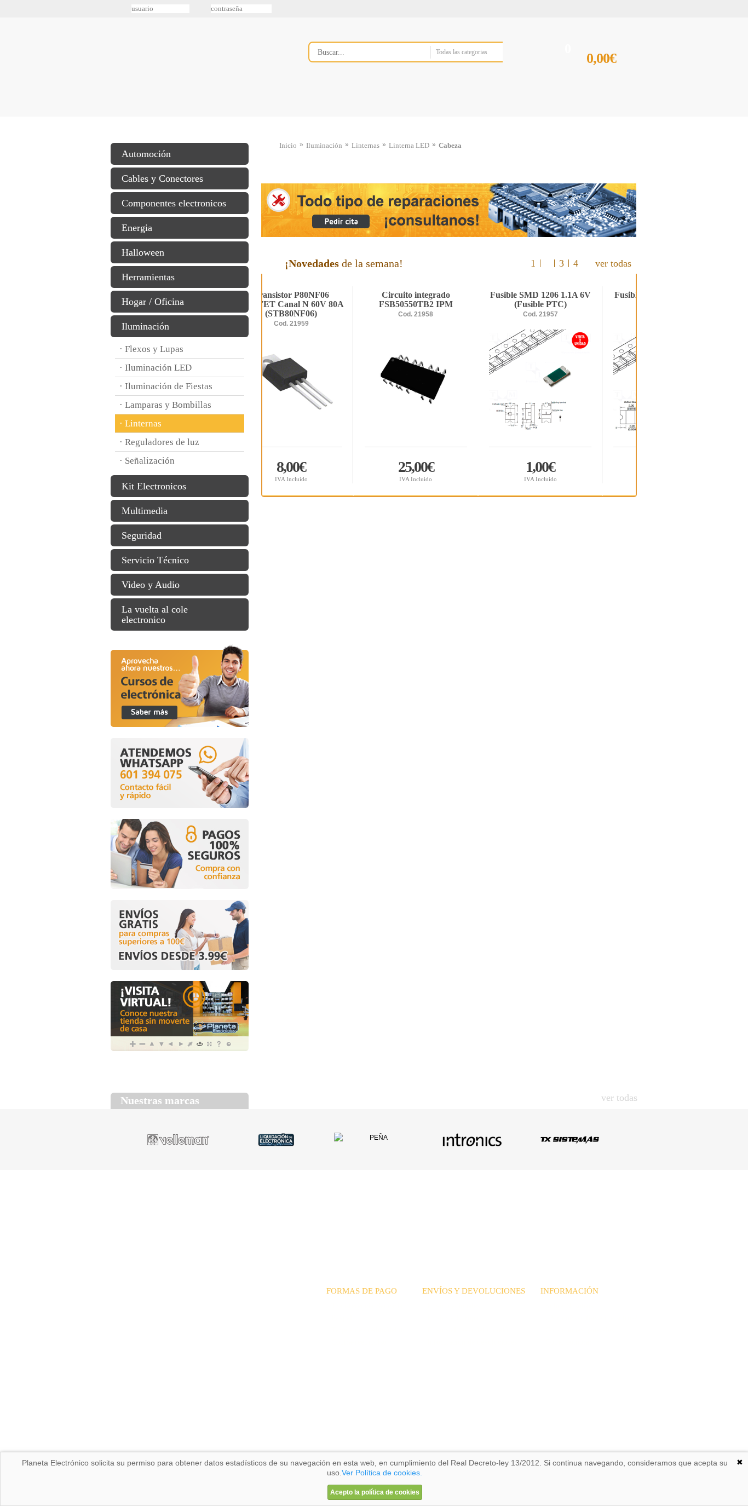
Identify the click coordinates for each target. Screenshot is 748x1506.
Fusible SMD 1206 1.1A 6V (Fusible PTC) (324, 300)
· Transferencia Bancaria (364, 1306)
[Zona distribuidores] (580, 12)
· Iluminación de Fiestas (165, 386)
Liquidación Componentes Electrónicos (348, 116)
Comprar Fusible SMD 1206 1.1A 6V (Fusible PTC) (325, 470)
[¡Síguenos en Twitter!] (12, 44)
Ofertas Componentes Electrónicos (272, 116)
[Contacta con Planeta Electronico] (420, 74)
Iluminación (145, 326)
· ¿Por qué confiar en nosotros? (588, 1318)
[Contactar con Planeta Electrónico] (201, 1319)
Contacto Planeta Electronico (599, 116)
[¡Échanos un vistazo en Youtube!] (12, 136)
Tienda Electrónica (131, 116)
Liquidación (510, 1212)
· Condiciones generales (577, 1330)
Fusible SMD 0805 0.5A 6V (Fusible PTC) (573, 300)
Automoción (146, 153)
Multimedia (145, 510)
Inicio (288, 145)
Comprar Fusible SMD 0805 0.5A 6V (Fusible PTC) (573, 470)
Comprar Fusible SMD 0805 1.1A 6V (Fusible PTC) (449, 470)
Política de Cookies (298, 1448)
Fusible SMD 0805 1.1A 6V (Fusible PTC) (448, 300)
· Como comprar (566, 1342)
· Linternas (140, 423)
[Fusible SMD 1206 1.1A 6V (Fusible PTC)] (324, 387)
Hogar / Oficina (153, 301)
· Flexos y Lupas (151, 349)
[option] (449, 385)
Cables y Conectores (162, 178)
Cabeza (450, 145)
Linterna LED (409, 145)
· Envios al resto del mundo (465, 1330)
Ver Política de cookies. (382, 1472)
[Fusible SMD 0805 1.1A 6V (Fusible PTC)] (449, 387)
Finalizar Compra (611, 76)
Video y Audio (151, 584)
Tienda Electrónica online (197, 61)
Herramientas (148, 277)
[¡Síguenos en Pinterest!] (12, 90)
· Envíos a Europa (450, 1318)
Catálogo (563, 1212)
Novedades (412, 1212)
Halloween (143, 252)
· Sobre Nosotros (566, 1306)
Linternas (365, 145)
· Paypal (339, 1318)
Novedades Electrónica (195, 116)
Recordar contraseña (374, 9)
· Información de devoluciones (469, 1342)
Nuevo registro (464, 9)
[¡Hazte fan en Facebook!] (12, 67)
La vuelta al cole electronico (155, 614)
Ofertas (460, 1212)
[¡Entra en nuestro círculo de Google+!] (12, 113)
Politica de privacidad (214, 1448)
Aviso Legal (138, 1448)
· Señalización (147, 460)
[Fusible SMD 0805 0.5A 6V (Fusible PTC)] (573, 387)
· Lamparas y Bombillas (165, 405)
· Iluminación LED (155, 367)
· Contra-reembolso (356, 1342)
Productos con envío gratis (428, 116)
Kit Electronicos (154, 486)
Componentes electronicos (174, 203)
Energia (137, 227)
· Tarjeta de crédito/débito (366, 1330)
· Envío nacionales (451, 1306)
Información (513, 116)
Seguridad (142, 535)
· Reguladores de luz (159, 442)
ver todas (613, 263)
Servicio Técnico (155, 560)
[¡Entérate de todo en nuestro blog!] (12, 159)
